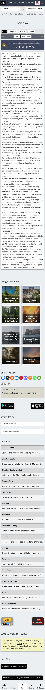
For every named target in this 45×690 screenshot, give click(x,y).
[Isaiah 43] (42, 36)
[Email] (39, 378)
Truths (22, 31)
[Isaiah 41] (2, 36)
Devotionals (7, 14)
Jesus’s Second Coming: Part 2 (11, 299)
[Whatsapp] (35, 378)
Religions (5, 559)
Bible (4, 31)
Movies (5, 548)
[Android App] (7, 405)
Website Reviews (9, 603)
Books (31, 31)
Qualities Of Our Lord (31, 340)
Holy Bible (6, 514)
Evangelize (31, 14)
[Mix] (30, 378)
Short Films (6, 570)
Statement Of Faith (10, 581)
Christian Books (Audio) (12, 470)
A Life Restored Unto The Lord (11, 319)
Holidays (5, 503)
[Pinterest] (21, 378)
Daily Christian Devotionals (21, 2)
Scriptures (13, 31)
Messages (26, 36)
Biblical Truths (8, 448)
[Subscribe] (38, 621)
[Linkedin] (17, 378)
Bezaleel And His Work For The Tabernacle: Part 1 (10, 337)
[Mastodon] (26, 378)
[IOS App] (37, 405)
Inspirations (18, 14)
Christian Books (8, 459)
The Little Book (11, 361)
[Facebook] (3, 378)
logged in (16, 393)
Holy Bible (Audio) (9, 526)
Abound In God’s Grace (31, 360)
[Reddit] (12, 378)
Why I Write (31, 300)
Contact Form (7, 481)
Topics (40, 14)
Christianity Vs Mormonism (14, 666)
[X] (8, 378)
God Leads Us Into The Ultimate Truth (31, 318)
